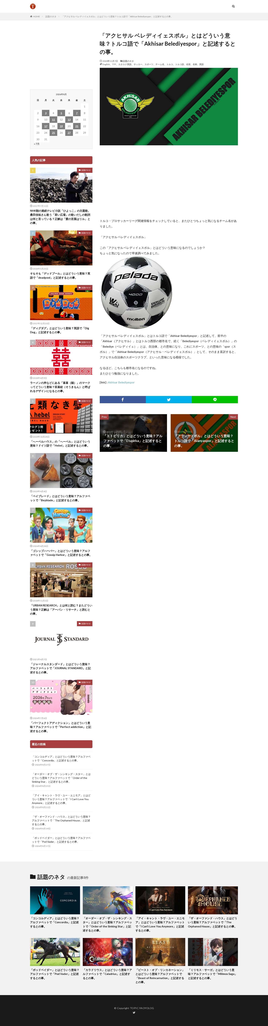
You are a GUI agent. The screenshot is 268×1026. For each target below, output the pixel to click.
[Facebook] (123, 399)
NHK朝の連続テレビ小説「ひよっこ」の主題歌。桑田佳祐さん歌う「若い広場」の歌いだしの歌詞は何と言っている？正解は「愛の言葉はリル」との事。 (60, 217)
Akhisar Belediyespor (121, 382)
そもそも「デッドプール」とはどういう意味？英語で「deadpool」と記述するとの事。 (60, 275)
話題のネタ (50, 16)
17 (45, 126)
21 (76, 126)
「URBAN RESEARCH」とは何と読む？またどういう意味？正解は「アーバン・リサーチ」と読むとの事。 (61, 609)
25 (53, 132)
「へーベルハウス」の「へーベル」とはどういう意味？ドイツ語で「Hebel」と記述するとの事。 (60, 443)
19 (61, 126)
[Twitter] (169, 399)
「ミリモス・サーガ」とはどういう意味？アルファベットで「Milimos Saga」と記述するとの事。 (212, 974)
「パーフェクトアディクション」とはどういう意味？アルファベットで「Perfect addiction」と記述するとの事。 (60, 727)
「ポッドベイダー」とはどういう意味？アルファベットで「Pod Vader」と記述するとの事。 (61, 839)
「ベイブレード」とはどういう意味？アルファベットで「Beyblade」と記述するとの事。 (60, 498)
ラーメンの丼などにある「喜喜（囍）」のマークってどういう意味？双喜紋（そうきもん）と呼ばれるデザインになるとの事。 (60, 387)
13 (69, 119)
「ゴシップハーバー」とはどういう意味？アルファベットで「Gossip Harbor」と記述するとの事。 (61, 553)
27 (69, 132)
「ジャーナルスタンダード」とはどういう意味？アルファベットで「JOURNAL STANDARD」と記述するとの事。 (60, 668)
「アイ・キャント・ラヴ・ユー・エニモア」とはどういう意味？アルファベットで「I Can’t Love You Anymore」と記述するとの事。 (61, 799)
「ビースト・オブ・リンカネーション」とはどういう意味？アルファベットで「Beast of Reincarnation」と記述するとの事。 (160, 976)
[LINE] (215, 399)
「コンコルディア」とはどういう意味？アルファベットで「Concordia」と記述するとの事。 (61, 758)
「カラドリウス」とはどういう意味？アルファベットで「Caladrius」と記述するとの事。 (107, 974)
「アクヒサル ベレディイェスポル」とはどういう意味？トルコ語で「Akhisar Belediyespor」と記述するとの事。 (117, 16)
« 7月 (37, 143)
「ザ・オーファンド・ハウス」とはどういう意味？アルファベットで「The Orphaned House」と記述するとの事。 (61, 820)
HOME (36, 16)
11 (53, 119)
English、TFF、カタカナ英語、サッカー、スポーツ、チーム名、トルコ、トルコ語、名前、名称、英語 (153, 64)
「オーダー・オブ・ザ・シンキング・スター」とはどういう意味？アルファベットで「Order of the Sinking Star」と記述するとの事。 (61, 777)
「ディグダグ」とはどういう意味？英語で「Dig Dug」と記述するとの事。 (59, 330)
